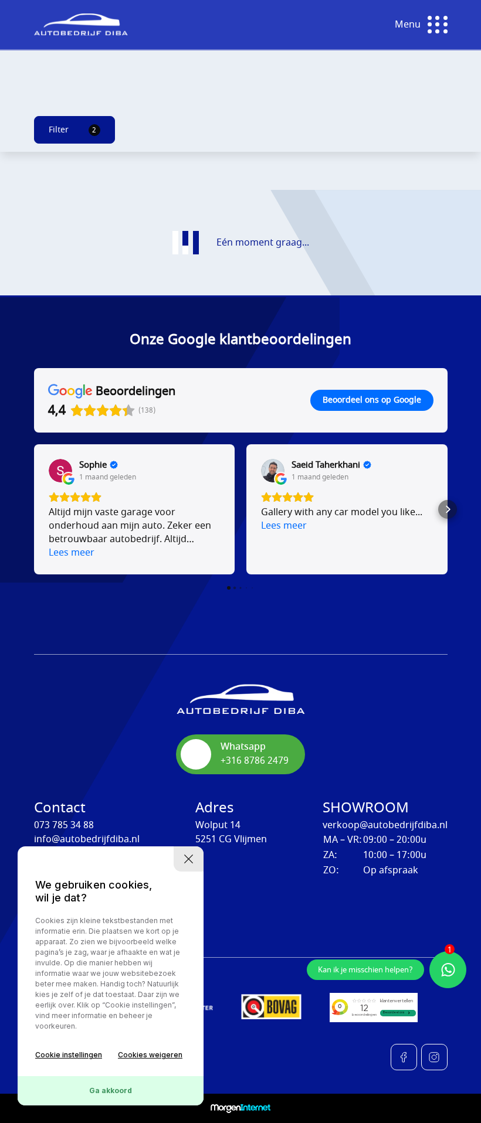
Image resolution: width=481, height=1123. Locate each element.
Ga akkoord (110, 1090)
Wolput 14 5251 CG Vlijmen (231, 832)
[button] (34, 509)
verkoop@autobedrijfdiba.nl (385, 825)
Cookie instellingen (68, 1054)
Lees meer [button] (71, 553)
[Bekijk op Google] (60, 470)
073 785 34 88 (64, 825)
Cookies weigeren (150, 1054)
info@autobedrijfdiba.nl (87, 839)
